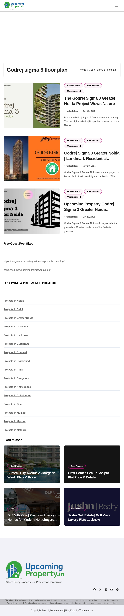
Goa (12, 508)
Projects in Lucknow (16, 335)
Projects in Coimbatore (17, 395)
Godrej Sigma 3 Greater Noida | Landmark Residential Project (91, 158)
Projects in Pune (13, 369)
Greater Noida (73, 86)
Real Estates (93, 86)
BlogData (70, 610)
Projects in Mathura (15, 430)
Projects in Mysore (15, 421)
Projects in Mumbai (15, 412)
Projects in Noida (14, 300)
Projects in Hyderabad (17, 361)
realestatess (72, 111)
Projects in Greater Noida (18, 318)
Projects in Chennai (15, 352)
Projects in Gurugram (16, 344)
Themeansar (86, 610)
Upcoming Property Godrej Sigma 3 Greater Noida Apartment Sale (89, 209)
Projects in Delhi (13, 309)
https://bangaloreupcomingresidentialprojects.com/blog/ (34, 261)
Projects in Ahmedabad (17, 387)
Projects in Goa (13, 404)
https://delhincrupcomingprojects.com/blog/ (27, 270)
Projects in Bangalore (16, 378)
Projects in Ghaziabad (16, 326)
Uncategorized (74, 91)
